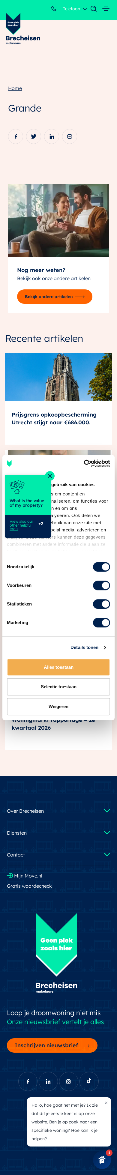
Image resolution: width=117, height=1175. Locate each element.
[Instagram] (68, 1081)
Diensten (17, 833)
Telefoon (71, 8)
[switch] (101, 585)
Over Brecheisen (25, 811)
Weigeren (58, 706)
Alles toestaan (59, 667)
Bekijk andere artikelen (49, 296)
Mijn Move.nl (27, 876)
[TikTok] (89, 1081)
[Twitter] (33, 136)
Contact (16, 855)
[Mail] (69, 136)
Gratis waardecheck (29, 886)
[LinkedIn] (51, 136)
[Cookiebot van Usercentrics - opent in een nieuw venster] (84, 463)
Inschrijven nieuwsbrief (46, 1045)
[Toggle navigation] (90, 8)
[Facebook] (15, 136)
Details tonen (84, 647)
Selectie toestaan (58, 686)
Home (15, 88)
